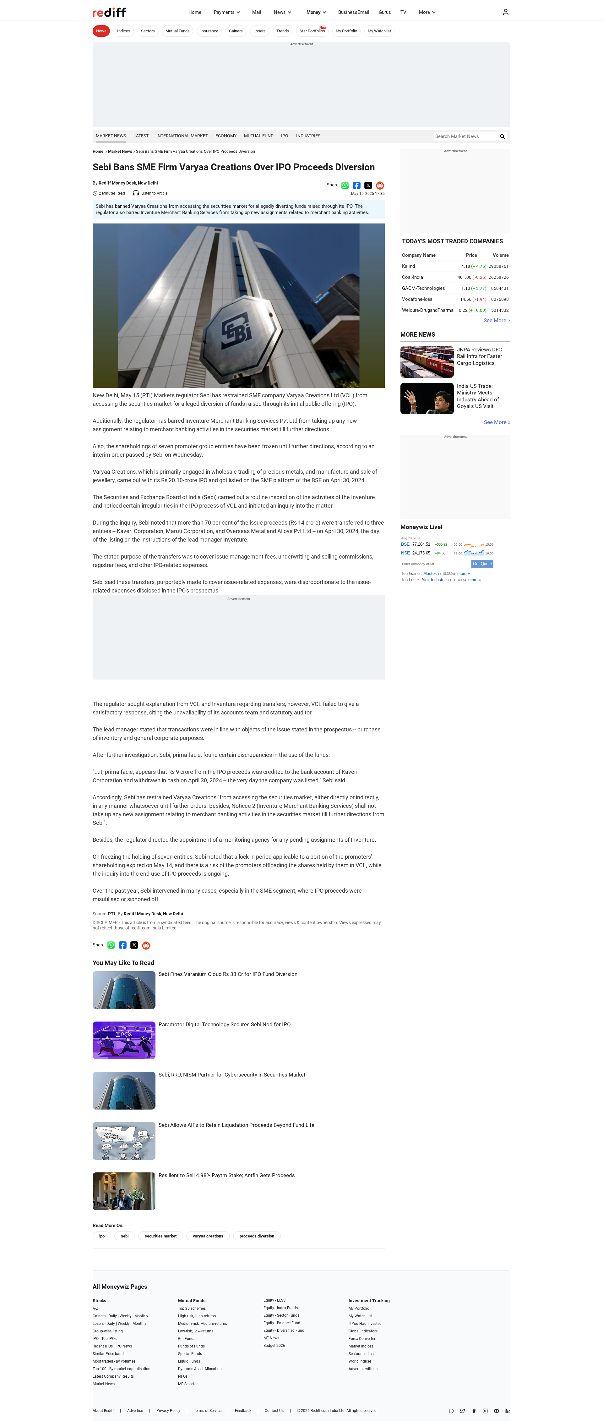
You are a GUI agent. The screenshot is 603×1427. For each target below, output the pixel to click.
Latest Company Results (113, 1376)
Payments (224, 12)
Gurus (385, 12)
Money (314, 12)
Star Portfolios (312, 31)
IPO (284, 135)
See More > (497, 320)
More (424, 12)
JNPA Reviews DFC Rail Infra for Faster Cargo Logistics (479, 356)
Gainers (236, 31)
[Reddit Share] (378, 185)
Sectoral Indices (362, 1354)
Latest (141, 135)
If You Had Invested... (366, 1323)
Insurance (209, 31)
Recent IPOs (103, 1346)
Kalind (408, 266)
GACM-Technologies (423, 288)
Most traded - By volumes (114, 1361)
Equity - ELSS (274, 1300)
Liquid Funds (189, 1361)
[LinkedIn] (507, 1411)
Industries (308, 135)
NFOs (182, 1376)
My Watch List (360, 1316)
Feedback (243, 1410)
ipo (102, 1236)
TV (403, 12)
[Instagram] (485, 1411)
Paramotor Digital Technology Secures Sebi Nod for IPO (225, 1025)
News (280, 12)
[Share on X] (462, 1411)
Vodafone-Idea (417, 299)
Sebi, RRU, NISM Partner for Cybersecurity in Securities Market (232, 1075)
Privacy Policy (168, 1410)
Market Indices (361, 1346)
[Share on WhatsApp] (451, 1411)
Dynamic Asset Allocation (200, 1369)
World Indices (360, 1361)
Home (194, 12)
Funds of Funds (191, 1346)
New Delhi (148, 182)
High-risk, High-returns (197, 1316)
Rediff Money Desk (117, 182)
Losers (259, 31)
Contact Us (274, 1410)
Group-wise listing (108, 1331)
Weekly (126, 1316)
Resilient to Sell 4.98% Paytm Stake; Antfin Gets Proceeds (227, 1175)
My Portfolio (346, 31)
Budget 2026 (274, 1345)
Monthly (141, 1316)
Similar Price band (108, 1354)
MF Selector (188, 1384)
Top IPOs (109, 1338)
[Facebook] (473, 1411)
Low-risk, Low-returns (195, 1331)
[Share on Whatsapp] (345, 185)
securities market (161, 1236)
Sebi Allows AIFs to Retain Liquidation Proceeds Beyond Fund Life (236, 1125)
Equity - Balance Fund (281, 1323)
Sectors (148, 31)
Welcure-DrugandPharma (428, 310)
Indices (123, 31)
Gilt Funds (186, 1338)
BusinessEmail (353, 12)
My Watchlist (379, 31)
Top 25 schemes (192, 1308)
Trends (282, 31)
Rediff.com (320, 1410)
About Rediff (103, 1410)
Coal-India (412, 277)
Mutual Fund (259, 135)
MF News (271, 1338)
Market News (111, 135)
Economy (225, 135)
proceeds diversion (257, 1236)
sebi (124, 1236)
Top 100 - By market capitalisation (121, 1369)
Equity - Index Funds (280, 1308)
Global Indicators (363, 1331)
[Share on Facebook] (357, 185)
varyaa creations (208, 1236)
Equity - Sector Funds (281, 1315)
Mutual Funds (178, 31)
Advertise (135, 1410)
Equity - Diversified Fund (283, 1330)
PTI (111, 913)
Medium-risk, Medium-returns (202, 1323)
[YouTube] (496, 1411)
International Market (182, 135)
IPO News (124, 1346)
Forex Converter (362, 1338)
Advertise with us (363, 1369)
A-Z (95, 1308)
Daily (112, 1316)
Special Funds (190, 1354)
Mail (256, 12)
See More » (497, 422)
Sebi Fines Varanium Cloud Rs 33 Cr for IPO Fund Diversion (228, 974)
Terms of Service (207, 1410)
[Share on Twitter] (368, 185)
